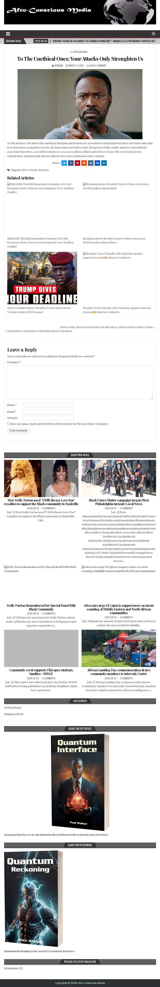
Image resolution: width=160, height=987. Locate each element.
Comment (14, 362)
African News (81, 51)
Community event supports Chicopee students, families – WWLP (41, 672)
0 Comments (49, 508)
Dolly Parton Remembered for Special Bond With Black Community (41, 607)
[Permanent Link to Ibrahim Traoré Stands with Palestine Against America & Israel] (118, 278)
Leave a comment (98, 65)
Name (12, 404)
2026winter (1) (13, 968)
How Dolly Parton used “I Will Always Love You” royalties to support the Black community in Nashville (41, 502)
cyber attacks (28, 169)
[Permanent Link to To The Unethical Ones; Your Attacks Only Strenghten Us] (80, 104)
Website (12, 418)
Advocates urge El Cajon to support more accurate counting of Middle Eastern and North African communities (119, 609)
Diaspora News (13, 714)
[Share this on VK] (90, 163)
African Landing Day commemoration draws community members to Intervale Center (118, 672)
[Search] (153, 33)
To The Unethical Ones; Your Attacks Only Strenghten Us (80, 58)
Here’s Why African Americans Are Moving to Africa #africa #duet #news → (108, 327)
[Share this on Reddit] (84, 163)
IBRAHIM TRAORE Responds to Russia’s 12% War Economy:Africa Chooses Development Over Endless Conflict (40, 242)
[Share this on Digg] (97, 163)
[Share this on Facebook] (71, 163)
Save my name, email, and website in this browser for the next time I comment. (59, 423)
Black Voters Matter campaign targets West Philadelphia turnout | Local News (119, 502)
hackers (44, 169)
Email (11, 411)
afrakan (59, 65)
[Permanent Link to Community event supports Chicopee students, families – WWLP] (41, 648)
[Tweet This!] (64, 163)
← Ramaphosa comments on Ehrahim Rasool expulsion (38, 331)
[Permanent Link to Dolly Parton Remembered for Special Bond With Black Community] (41, 583)
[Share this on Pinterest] (77, 163)
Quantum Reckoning (17, 951)
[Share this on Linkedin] (104, 163)
